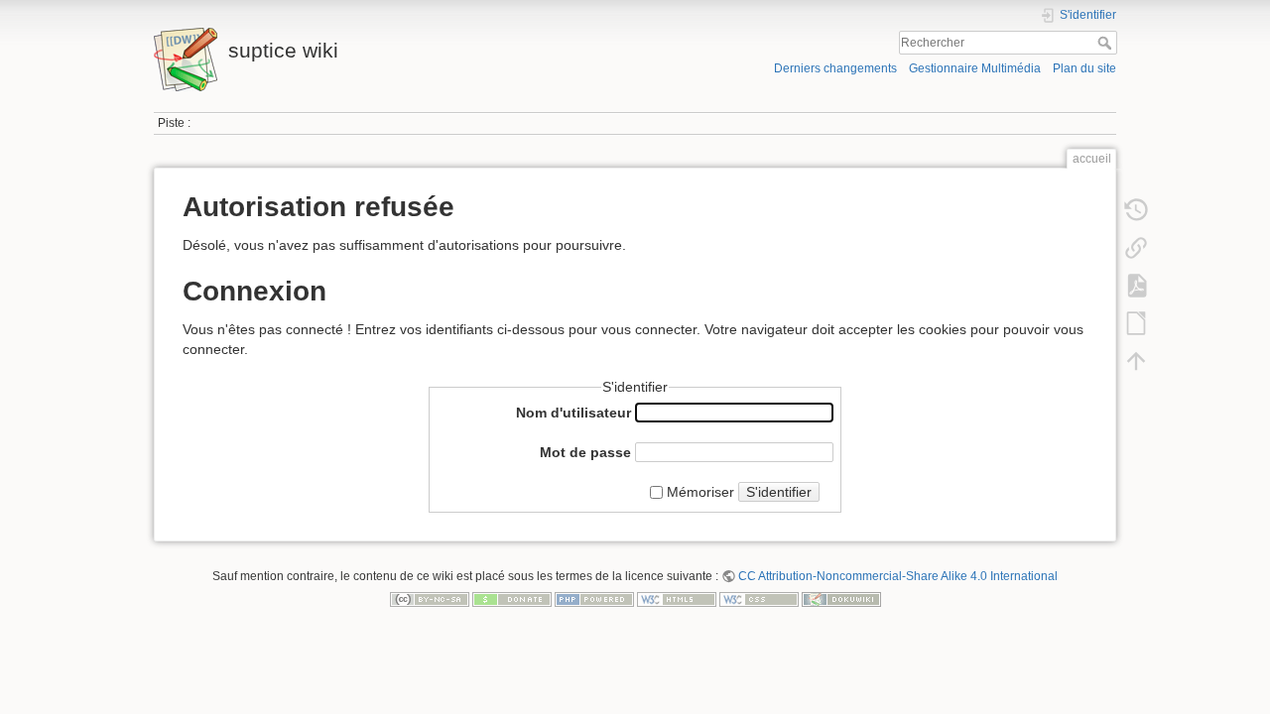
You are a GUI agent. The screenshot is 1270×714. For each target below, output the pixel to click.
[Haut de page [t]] (1136, 361)
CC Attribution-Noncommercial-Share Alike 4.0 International (898, 576)
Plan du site (1084, 68)
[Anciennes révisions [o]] (1136, 210)
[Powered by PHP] (594, 599)
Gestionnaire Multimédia (975, 68)
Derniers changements (835, 68)
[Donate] (512, 599)
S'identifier (779, 492)
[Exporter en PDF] (1136, 285)
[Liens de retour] (1136, 248)
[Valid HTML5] (676, 599)
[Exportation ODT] (1136, 323)
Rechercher (1106, 43)
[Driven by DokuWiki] (841, 599)
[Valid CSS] (759, 599)
